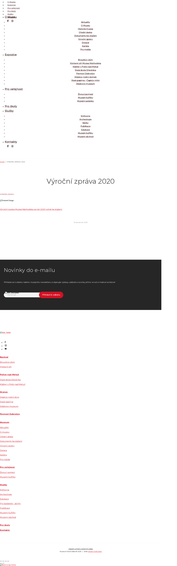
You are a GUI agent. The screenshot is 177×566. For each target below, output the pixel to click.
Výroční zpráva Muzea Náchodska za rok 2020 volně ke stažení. (31, 209)
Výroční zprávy (7, 194)
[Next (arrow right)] (3, 563)
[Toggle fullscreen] (6, 561)
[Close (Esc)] (1, 561)
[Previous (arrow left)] (1, 563)
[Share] (3, 561)
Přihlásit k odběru (51, 295)
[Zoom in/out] (8, 561)
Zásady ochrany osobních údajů (81, 549)
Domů (2, 162)
